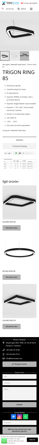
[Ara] (18, 9)
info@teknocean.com (14, 358)
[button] (35, 15)
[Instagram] (19, 416)
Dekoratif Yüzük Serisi (18, 65)
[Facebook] (13, 416)
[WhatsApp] (25, 416)
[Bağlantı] (10, 3)
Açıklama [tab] (19, 140)
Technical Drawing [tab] (19, 146)
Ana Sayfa (5, 65)
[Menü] (31, 9)
